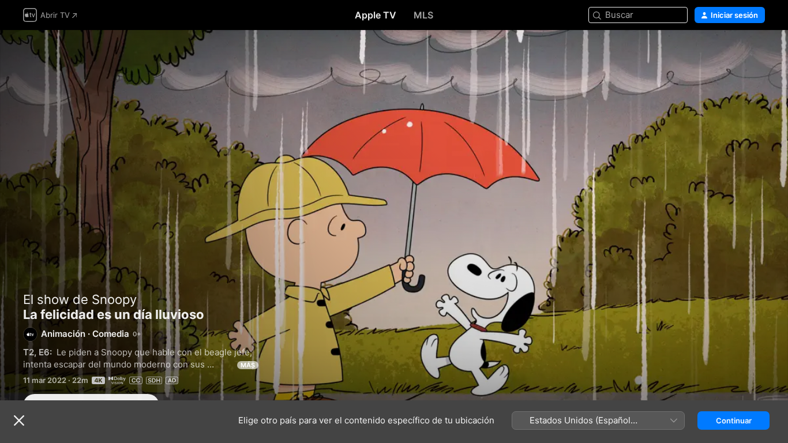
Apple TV (375, 15)
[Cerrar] (19, 420)
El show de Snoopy (80, 299)
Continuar (734, 420)
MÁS (248, 365)
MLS (423, 15)
